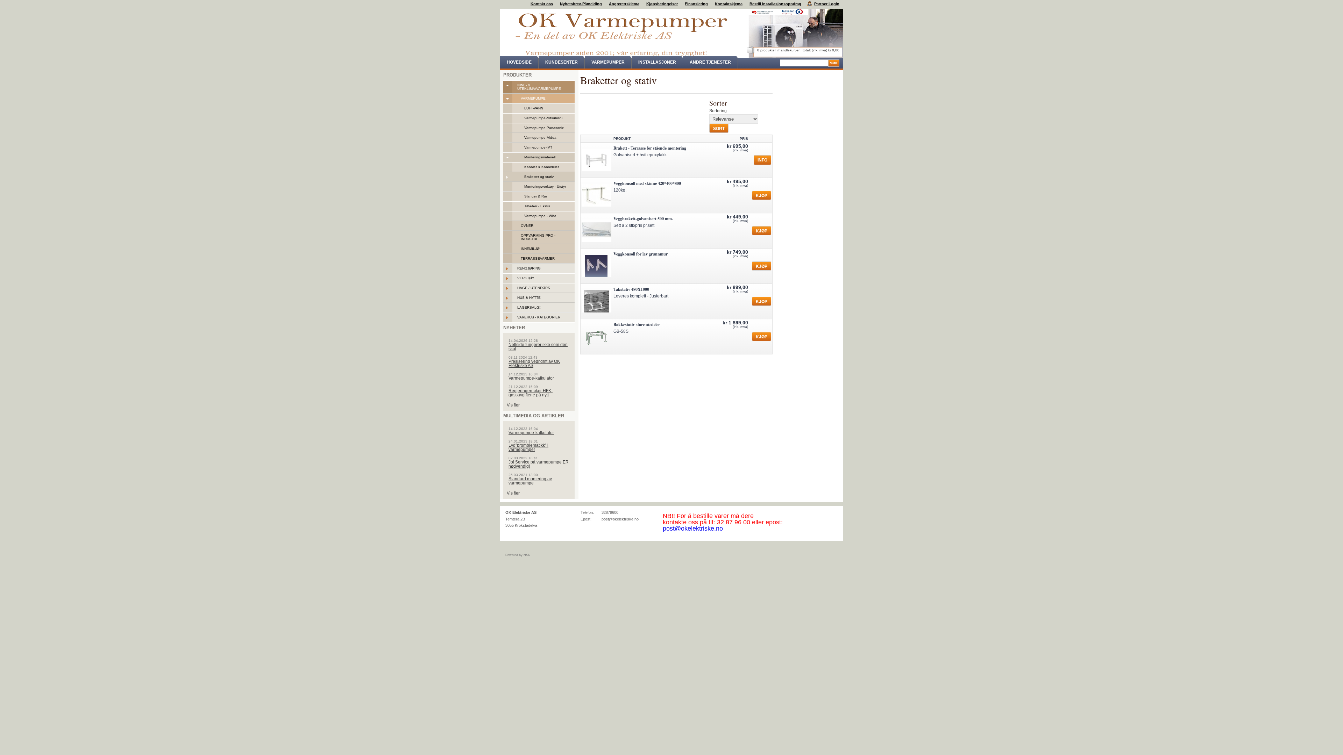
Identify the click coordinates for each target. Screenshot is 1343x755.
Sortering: (718, 110)
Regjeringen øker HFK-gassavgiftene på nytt (531, 392)
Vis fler (513, 405)
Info (762, 160)
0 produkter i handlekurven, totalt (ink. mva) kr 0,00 (798, 50)
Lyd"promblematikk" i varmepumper (528, 447)
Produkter (517, 75)
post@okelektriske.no (620, 519)
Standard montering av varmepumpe (530, 481)
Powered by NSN (518, 555)
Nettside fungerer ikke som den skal (538, 346)
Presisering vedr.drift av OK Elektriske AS (534, 363)
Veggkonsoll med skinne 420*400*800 (647, 183)
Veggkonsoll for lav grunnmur (640, 254)
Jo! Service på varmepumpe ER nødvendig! (539, 464)
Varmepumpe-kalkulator (531, 378)
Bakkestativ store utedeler (636, 325)
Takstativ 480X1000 (631, 289)
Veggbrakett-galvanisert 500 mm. (643, 219)
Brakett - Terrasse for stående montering (649, 148)
